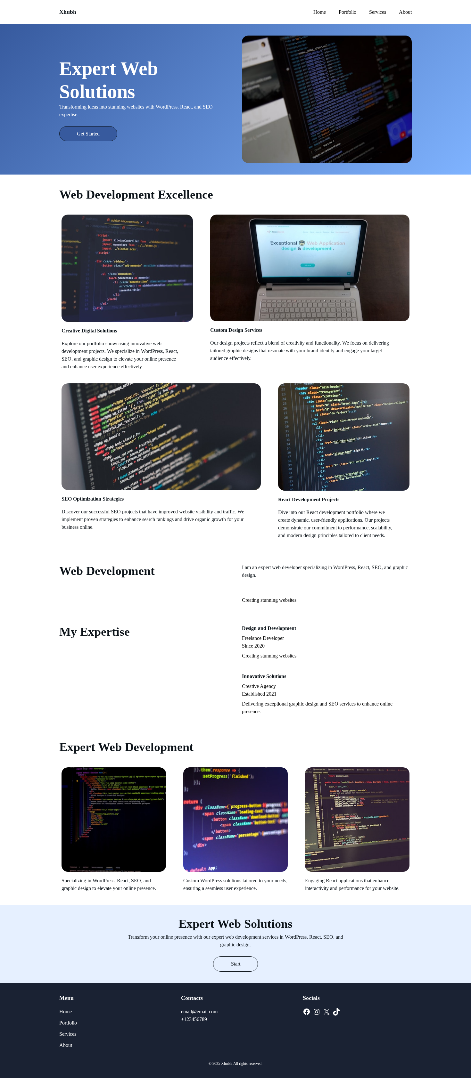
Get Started (88, 133)
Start (235, 964)
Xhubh (67, 12)
